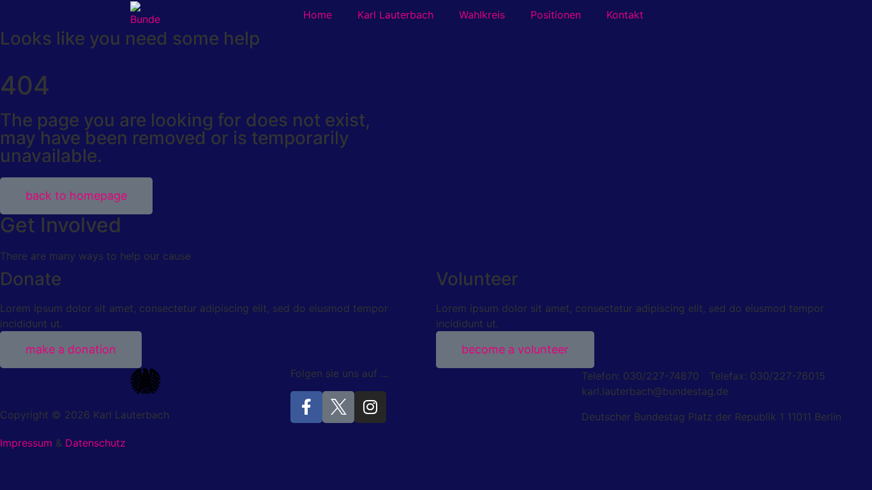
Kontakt (624, 14)
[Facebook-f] (306, 407)
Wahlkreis (482, 14)
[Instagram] (370, 407)
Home (317, 14)
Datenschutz (95, 442)
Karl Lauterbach (395, 14)
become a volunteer (515, 349)
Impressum (26, 442)
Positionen (555, 14)
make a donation (71, 349)
